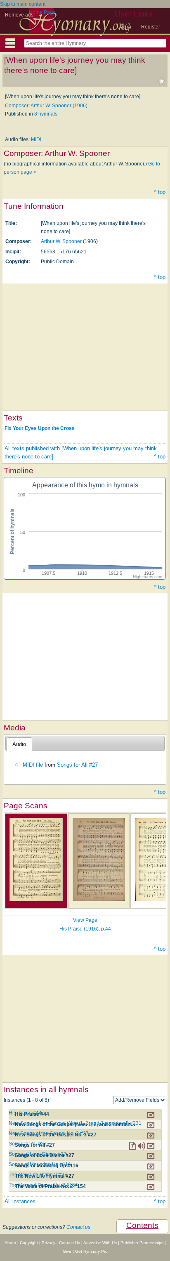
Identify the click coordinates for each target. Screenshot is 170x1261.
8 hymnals (45, 114)
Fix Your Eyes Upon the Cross (40, 428)
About (10, 1242)
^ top (159, 192)
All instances (20, 1201)
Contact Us (69, 1242)
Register (150, 27)
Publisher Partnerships (141, 1242)
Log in (124, 27)
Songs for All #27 (77, 765)
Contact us (78, 1227)
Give (67, 1251)
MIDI (36, 139)
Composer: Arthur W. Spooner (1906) (46, 106)
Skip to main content (22, 4)
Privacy (48, 1242)
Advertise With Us (100, 1242)
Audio (19, 744)
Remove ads (19, 15)
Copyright (29, 1242)
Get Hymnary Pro (91, 1251)
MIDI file (33, 765)
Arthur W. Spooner (61, 241)
